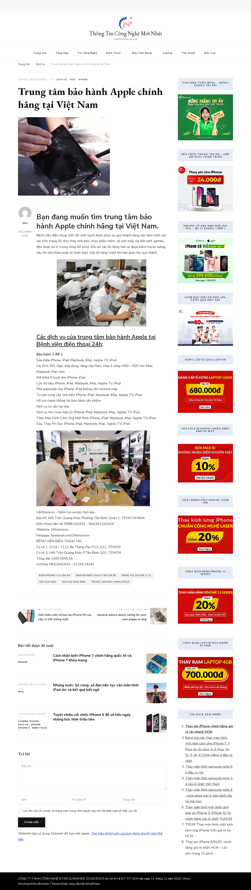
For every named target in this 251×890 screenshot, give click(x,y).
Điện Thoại (113, 53)
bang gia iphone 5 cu (136, 575)
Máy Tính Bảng (142, 53)
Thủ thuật (189, 53)
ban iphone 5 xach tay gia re (96, 575)
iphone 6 (24, 727)
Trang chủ (39, 53)
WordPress (92, 884)
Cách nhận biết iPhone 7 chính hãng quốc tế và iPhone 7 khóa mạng (92, 658)
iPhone (83, 79)
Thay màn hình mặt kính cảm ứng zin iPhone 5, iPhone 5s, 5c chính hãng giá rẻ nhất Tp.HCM (208, 813)
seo (25, 223)
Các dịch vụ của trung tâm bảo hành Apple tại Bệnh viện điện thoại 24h (96, 340)
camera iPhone (28, 721)
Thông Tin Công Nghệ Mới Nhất (125, 33)
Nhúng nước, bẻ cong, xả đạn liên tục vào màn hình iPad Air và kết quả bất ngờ (96, 687)
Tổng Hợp (61, 53)
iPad (73, 79)
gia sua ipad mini (73, 581)
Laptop (168, 53)
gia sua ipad (47, 581)
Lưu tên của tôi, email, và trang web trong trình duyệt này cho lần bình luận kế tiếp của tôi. (80, 811)
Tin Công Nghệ (87, 53)
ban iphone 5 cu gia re (54, 575)
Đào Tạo (210, 53)
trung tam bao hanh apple (110, 581)
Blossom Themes (49, 884)
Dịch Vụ (62, 79)
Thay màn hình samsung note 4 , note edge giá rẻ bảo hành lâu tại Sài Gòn (208, 795)
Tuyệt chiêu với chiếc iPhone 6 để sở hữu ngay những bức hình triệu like (92, 717)
